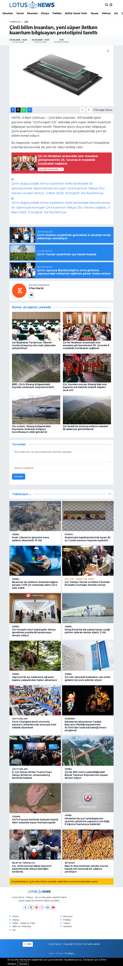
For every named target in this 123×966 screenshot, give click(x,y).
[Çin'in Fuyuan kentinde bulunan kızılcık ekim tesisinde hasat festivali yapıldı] (35, 798)
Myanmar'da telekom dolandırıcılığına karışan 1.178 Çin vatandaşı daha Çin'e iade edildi (35, 585)
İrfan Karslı (36, 288)
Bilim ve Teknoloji (21, 926)
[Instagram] (42, 907)
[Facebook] (25, 907)
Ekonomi (32, 13)
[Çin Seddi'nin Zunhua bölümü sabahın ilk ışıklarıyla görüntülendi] (87, 409)
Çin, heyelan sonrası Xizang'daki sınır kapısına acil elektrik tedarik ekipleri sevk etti (85, 387)
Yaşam (94, 13)
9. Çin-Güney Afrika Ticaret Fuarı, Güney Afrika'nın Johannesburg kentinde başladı (32, 775)
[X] (30, 907)
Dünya (45, 13)
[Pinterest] (36, 907)
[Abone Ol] (102, 110)
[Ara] (106, 5)
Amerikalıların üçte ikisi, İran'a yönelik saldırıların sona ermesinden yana (54, 881)
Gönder (18, 476)
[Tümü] (109, 494)
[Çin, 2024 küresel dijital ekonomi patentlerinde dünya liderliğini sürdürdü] (35, 845)
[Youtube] (53, 907)
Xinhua (106, 13)
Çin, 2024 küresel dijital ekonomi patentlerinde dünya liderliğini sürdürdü (31, 869)
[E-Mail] (31, 295)
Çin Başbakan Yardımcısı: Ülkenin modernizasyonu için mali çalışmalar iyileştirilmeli (34, 345)
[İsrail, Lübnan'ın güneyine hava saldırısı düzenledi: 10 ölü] (35, 516)
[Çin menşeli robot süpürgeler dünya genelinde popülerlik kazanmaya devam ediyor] (35, 608)
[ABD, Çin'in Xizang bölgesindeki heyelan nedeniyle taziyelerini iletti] (36, 368)
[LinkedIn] (47, 907)
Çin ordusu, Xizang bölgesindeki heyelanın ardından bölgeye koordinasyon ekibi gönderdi (31, 429)
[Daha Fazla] (29, 110)
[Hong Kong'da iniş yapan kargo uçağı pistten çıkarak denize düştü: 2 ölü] (88, 608)
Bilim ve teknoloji (23, 863)
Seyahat (70, 863)
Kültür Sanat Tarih (76, 13)
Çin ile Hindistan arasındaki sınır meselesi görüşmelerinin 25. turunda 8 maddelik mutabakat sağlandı (86, 345)
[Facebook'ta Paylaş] (13, 110)
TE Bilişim (69, 953)
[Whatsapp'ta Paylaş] (24, 110)
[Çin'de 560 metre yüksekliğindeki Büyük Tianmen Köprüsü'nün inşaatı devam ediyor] (88, 751)
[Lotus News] (31, 5)
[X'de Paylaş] (18, 110)
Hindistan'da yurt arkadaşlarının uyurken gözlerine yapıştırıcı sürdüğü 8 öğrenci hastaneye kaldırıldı (87, 821)
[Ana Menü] (111, 5)
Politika (57, 13)
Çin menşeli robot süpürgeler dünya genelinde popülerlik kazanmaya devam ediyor (34, 632)
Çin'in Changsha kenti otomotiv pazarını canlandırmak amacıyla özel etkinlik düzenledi (34, 725)
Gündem (7, 13)
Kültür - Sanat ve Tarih (79, 579)
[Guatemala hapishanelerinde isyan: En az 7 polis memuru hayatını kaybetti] (88, 516)
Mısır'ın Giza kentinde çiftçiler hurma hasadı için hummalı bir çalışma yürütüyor (86, 869)
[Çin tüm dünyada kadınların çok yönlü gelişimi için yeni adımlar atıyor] (88, 656)
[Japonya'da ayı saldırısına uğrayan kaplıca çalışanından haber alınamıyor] (35, 656)
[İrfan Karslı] (19, 290)
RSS (29, 944)
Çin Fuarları (20, 719)
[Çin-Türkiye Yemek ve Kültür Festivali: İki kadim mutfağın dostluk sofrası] (88, 561)
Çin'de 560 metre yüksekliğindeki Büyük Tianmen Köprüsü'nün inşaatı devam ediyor (86, 775)
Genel (20, 13)
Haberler (15, 22)
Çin (116, 13)
